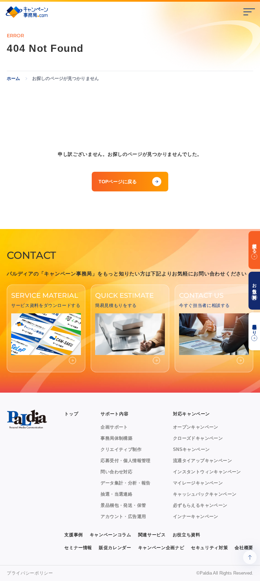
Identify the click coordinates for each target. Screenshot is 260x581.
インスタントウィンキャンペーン (207, 471)
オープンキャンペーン (195, 427)
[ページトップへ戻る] (250, 557)
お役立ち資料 (186, 534)
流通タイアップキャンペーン (202, 460)
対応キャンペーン (191, 413)
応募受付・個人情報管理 (125, 460)
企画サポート (114, 427)
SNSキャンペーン (191, 449)
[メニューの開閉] (249, 12)
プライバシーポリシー (30, 573)
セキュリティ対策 (209, 547)
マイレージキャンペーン (198, 482)
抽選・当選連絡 (116, 494)
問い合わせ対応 (116, 471)
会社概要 (244, 547)
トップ (71, 413)
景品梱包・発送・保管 (123, 505)
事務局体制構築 (116, 438)
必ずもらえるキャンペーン (200, 505)
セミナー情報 (78, 547)
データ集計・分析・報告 (125, 482)
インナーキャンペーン (195, 516)
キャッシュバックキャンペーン (204, 494)
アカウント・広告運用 (123, 516)
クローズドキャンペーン (198, 438)
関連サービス (152, 534)
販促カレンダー (115, 547)
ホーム (13, 78)
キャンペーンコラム (110, 534)
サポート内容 (114, 413)
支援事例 (73, 534)
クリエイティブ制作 (121, 449)
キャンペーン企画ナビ (161, 547)
